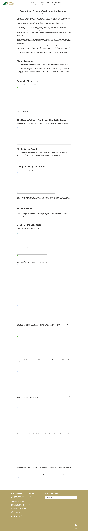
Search (30, 496)
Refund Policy (31, 501)
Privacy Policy (31, 499)
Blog (29, 504)
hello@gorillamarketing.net (60, 474)
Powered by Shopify (73, 528)
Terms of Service (32, 503)
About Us (30, 498)
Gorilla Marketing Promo (66, 528)
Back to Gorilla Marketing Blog (45, 485)
